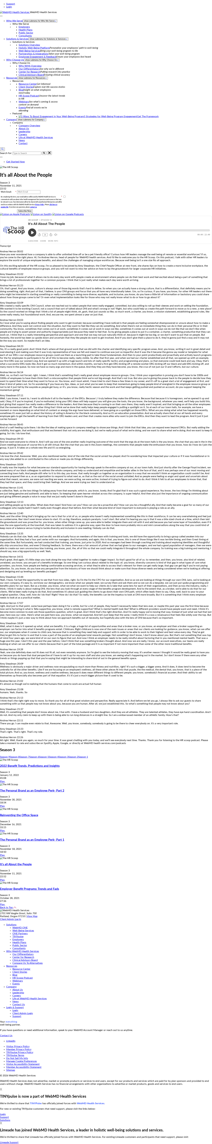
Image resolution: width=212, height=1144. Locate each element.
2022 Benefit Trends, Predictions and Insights (30, 766)
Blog (21, 90)
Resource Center (28, 84)
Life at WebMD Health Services (36, 137)
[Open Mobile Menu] (1, 157)
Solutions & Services (17, 39)
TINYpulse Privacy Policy (19, 1052)
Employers (24, 27)
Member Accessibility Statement (23, 1067)
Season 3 (63, 757)
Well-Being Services (29, 51)
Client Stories (26, 87)
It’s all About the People (16, 864)
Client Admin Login (22, 1013)
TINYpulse (17, 936)
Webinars (24, 101)
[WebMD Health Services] (15, 12)
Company (11, 119)
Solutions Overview (29, 45)
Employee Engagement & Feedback (37, 57)
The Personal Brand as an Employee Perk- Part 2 (32, 790)
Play (2, 781)
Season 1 (83, 757)
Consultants (25, 36)
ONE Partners (20, 933)
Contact (23, 143)
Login (9, 7)
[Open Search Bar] (2, 149)
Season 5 (44, 757)
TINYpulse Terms (15, 1055)
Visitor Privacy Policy (17, 1046)
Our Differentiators (29, 69)
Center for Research (29, 72)
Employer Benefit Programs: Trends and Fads (29, 889)
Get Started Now (15, 161)
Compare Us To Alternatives (27, 963)
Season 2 (73, 757)
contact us (33, 207)
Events (22, 107)
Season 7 (24, 757)
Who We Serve (14, 21)
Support (10, 4)
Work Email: (8, 192)
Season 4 (54, 757)
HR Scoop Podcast (29, 96)
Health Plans (25, 30)
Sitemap (10, 1070)
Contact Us (18, 1004)
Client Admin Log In (10, 919)
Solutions (11, 924)
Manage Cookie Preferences (21, 1061)
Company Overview (29, 125)
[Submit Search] (44, 153)
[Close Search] (49, 153)
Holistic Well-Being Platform (34, 48)
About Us (24, 128)
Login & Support (15, 1007)
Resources (11, 78)
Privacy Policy (39, 204)
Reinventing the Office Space (19, 815)
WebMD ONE (20, 927)
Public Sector (26, 33)
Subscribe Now (25, 211)
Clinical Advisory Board (31, 75)
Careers (23, 134)
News (22, 140)
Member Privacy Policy (18, 1049)
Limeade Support (9, 1142)
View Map (32, 916)
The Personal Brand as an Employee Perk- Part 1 (32, 839)
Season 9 (5, 757)
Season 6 (34, 757)
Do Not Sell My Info (17, 1058)
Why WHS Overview (30, 66)
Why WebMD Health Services (22, 951)
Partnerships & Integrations (33, 54)
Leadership (24, 131)
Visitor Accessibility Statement (23, 1064)
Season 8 (15, 757)
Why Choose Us (15, 60)
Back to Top (6, 907)
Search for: (6, 153)
